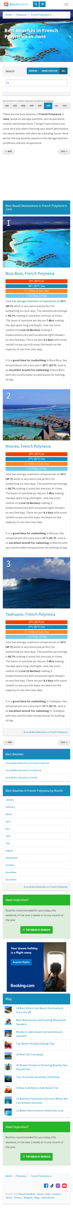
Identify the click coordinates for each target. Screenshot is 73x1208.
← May (8, 151)
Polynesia (21, 14)
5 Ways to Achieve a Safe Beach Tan (37, 1088)
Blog (8, 999)
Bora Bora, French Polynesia (30, 273)
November (11, 872)
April (7, 821)
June (8, 836)
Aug (65, 105)
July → (64, 151)
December (11, 879)
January (9, 799)
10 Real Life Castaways (29, 1054)
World (8, 14)
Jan (7, 105)
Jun (48, 105)
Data (48, 1194)
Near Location (49, 70)
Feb (15, 105)
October (10, 865)
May (40, 105)
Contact (56, 1194)
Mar (23, 105)
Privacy (18, 1197)
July (7, 843)
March (8, 814)
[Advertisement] (36, 178)
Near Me (33, 70)
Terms (8, 1197)
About (40, 1194)
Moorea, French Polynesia (28, 446)
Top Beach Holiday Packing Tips (35, 1043)
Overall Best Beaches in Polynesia (23, 770)
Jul (56, 105)
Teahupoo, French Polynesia (30, 614)
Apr (31, 105)
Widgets (28, 1197)
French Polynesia (40, 14)
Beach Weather (27, 1194)
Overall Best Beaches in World (21, 777)
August (9, 850)
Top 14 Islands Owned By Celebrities (38, 1077)
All (63, 70)
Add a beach (47, 1197)
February (10, 807)
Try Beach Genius (37, 929)
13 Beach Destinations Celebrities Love (39, 1110)
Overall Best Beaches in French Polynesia (46, 732)
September (11, 857)
